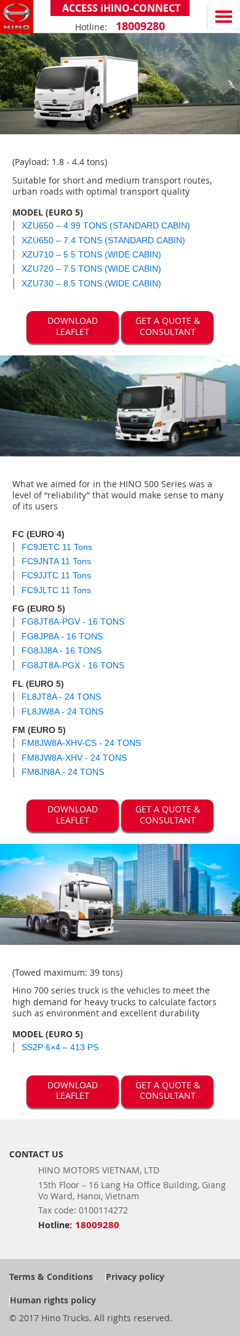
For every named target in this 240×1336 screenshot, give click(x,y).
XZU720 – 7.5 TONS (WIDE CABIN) (91, 268)
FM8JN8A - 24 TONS (63, 772)
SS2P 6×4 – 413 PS (60, 1047)
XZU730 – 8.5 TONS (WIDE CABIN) (91, 283)
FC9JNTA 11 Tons (56, 561)
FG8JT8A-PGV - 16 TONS (73, 621)
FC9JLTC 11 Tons (56, 590)
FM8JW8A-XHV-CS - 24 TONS (81, 743)
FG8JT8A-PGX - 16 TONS (73, 665)
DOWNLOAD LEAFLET (72, 326)
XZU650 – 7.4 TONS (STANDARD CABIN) (103, 240)
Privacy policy (135, 1276)
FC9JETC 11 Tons (57, 547)
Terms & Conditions (51, 1276)
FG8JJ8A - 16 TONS (62, 650)
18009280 (139, 26)
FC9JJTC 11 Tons (56, 575)
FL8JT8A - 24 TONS (61, 697)
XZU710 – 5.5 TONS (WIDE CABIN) (91, 254)
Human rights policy (53, 1300)
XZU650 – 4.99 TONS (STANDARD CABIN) (106, 225)
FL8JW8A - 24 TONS (62, 711)
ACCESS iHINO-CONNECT (120, 8)
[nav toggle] (223, 16)
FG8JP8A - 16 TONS (62, 636)
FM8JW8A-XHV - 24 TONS (74, 758)
